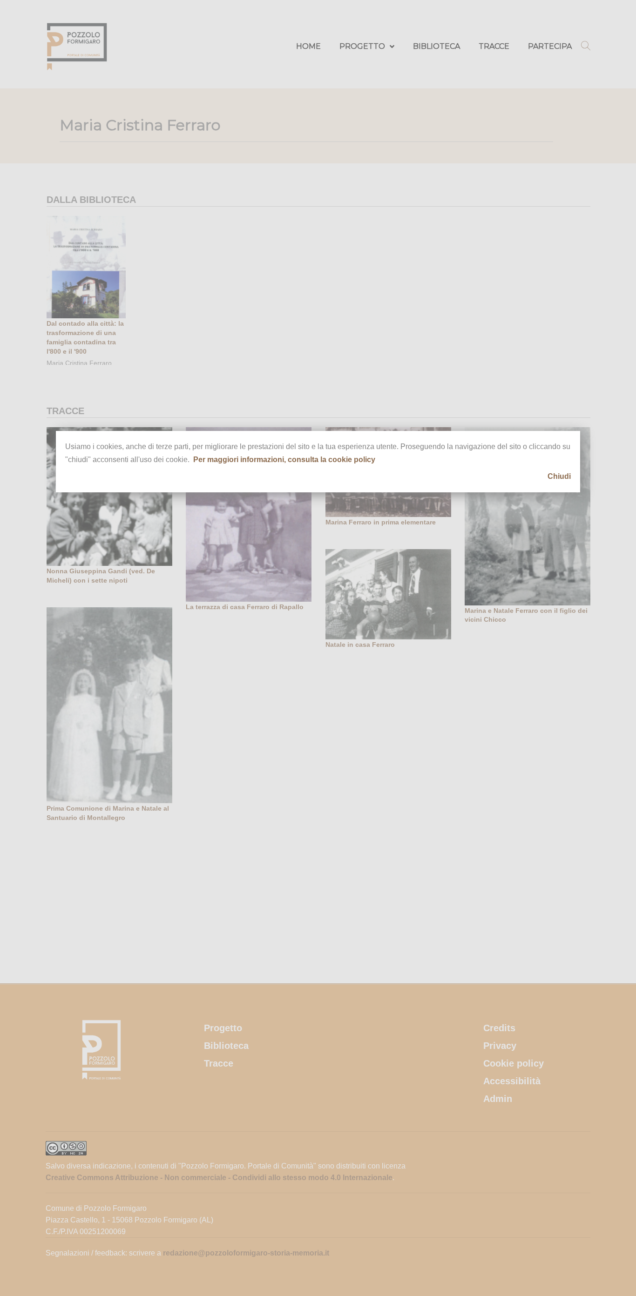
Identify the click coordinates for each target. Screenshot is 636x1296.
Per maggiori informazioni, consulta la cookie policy (284, 459)
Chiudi (559, 476)
